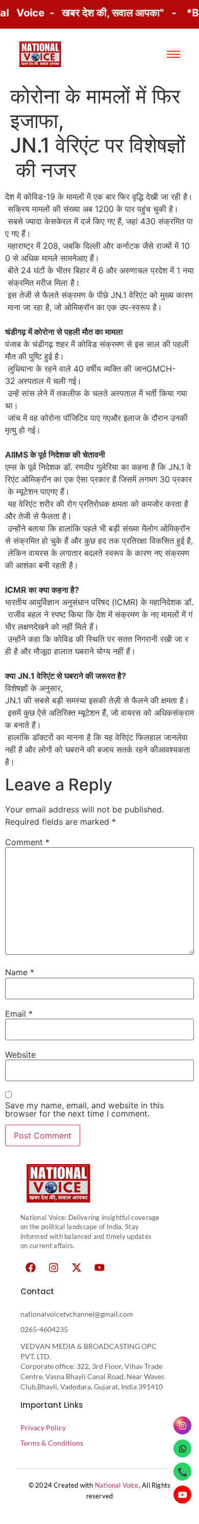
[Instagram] (53, 1267)
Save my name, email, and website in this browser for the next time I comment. (84, 1109)
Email (19, 1014)
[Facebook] (30, 1267)
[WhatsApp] (182, 1448)
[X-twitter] (76, 1267)
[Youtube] (99, 1267)
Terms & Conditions (51, 1443)
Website (20, 1054)
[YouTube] (182, 1495)
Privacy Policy (43, 1427)
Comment (27, 842)
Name (19, 972)
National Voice (117, 1485)
